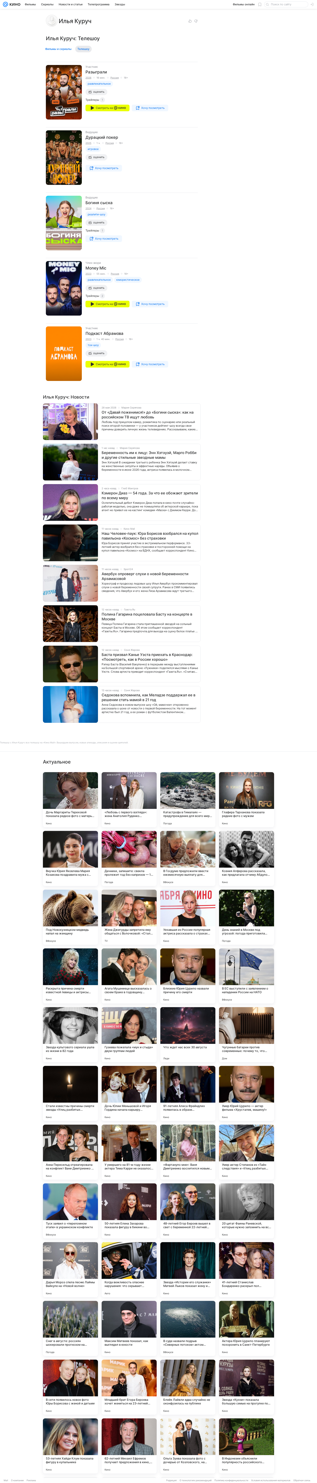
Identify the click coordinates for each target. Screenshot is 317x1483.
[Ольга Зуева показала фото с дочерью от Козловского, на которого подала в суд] (187, 1445)
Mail (6, 1480)
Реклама (31, 1480)
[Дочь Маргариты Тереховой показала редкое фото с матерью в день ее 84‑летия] (70, 799)
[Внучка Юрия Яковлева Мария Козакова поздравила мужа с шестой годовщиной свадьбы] (70, 858)
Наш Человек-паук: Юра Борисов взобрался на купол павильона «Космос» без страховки (150, 535)
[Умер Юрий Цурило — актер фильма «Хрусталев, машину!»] (246, 1093)
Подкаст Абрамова (104, 333)
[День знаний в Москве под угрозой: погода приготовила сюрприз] (246, 917)
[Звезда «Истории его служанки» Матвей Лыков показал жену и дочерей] (187, 1269)
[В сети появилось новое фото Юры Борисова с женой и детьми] (70, 1387)
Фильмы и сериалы (58, 49)
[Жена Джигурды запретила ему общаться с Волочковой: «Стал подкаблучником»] (129, 917)
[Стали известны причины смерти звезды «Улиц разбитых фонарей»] (70, 1093)
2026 (88, 77)
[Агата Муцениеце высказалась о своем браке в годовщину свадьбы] (129, 975)
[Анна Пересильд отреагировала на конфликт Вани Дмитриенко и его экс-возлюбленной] (70, 1152)
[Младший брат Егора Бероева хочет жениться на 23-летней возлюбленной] (129, 1387)
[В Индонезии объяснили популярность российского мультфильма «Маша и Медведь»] (246, 1445)
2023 (88, 273)
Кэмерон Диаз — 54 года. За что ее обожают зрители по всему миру (150, 495)
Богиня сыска (99, 202)
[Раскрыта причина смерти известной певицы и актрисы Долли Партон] (70, 975)
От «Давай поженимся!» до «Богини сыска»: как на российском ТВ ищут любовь (148, 414)
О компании (17, 1480)
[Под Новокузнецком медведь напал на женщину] (70, 917)
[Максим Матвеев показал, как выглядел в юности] (129, 1328)
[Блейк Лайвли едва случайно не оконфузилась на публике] (187, 1387)
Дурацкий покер (101, 137)
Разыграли (96, 72)
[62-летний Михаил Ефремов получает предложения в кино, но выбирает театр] (129, 1445)
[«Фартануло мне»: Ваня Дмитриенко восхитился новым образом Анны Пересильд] (187, 1152)
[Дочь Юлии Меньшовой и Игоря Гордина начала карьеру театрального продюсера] (129, 1093)
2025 (88, 143)
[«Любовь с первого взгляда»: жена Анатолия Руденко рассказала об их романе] (129, 799)
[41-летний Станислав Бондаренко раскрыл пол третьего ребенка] (246, 1269)
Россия (114, 77)
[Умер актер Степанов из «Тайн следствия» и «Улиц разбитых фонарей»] (246, 1152)
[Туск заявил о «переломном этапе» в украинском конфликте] (70, 1210)
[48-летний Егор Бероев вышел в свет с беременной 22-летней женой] (187, 1210)
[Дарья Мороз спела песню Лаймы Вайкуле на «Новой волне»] (70, 1269)
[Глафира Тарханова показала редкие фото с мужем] (246, 799)
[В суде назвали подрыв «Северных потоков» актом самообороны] (187, 1328)
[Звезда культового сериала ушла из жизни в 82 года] (70, 1034)
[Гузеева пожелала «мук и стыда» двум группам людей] (129, 1034)
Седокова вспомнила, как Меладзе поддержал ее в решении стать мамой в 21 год (148, 697)
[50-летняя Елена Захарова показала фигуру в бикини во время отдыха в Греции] (129, 1210)
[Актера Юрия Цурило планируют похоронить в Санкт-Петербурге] (246, 1328)
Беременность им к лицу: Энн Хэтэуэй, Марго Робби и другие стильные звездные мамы (149, 455)
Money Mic (95, 268)
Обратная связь (301, 1480)
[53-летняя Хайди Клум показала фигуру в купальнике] (70, 1445)
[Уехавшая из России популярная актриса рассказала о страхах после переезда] (187, 917)
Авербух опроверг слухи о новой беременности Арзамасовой (145, 576)
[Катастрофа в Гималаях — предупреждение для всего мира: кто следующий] (187, 799)
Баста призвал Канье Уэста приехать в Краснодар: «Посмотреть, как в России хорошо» (147, 657)
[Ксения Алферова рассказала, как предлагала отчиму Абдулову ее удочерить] (246, 858)
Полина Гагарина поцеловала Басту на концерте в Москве (147, 616)
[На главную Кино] (14, 4)
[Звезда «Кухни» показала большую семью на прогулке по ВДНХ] (246, 1387)
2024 (88, 208)
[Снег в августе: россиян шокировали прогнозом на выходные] (70, 1328)
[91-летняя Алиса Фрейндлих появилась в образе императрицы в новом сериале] (187, 1093)
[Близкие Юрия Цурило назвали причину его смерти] (187, 975)
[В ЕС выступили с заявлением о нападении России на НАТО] (246, 975)
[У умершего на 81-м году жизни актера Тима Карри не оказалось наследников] (129, 1152)
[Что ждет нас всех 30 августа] (187, 1034)
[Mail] (5, 4)
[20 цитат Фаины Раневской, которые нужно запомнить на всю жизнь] (246, 1210)
